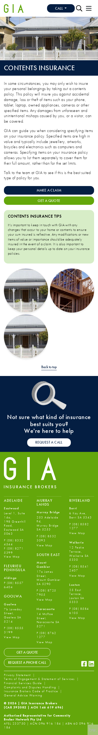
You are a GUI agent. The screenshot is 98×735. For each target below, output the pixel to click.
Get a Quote (27, 652)
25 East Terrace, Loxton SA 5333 (76, 596)
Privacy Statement (18, 675)
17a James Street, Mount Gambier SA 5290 (49, 578)
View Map (12, 556)
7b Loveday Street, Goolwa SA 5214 (13, 615)
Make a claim (49, 190)
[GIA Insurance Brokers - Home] (14, 8)
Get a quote (49, 200)
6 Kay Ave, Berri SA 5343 (80, 515)
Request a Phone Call (27, 662)
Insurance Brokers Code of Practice (31, 691)
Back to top (49, 367)
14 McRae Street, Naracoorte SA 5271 (48, 620)
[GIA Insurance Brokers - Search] (79, 8)
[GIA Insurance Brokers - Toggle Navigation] (88, 8)
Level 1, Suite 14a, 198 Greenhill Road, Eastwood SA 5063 (15, 523)
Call (59, 8)
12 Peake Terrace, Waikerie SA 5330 (79, 553)
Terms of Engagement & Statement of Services (40, 679)
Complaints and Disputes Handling (30, 687)
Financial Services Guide (23, 683)
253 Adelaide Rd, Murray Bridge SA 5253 (48, 523)
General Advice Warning (23, 695)
